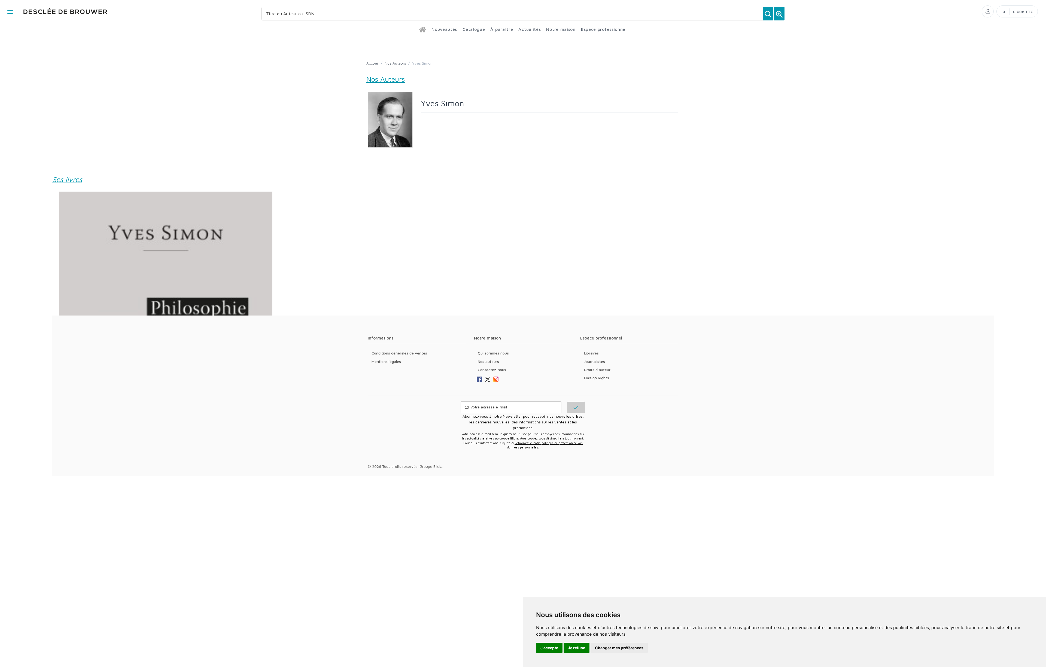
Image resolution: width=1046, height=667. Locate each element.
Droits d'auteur (597, 369)
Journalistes (594, 361)
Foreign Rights (596, 377)
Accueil (372, 63)
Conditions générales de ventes (399, 353)
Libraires (591, 353)
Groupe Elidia (430, 466)
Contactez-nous (492, 369)
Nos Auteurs (395, 63)
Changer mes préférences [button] (619, 647)
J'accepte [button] (549, 647)
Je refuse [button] (576, 647)
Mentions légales (386, 361)
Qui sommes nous (493, 353)
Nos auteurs (488, 361)
